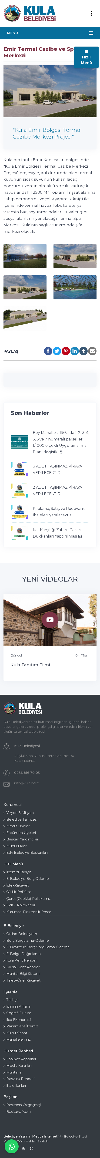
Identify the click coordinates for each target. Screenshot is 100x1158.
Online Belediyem (21, 933)
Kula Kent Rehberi (21, 960)
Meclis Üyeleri (18, 826)
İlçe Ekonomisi (18, 1019)
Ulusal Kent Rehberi (23, 967)
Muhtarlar (14, 1072)
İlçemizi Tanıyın (18, 872)
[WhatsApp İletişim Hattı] (12, 1146)
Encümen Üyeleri (21, 832)
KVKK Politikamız (21, 905)
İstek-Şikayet (17, 885)
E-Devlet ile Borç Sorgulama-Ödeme (38, 947)
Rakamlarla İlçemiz (22, 1026)
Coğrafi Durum (18, 1013)
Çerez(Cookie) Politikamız (28, 898)
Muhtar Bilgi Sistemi (23, 973)
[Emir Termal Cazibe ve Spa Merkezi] (25, 256)
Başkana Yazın (18, 1111)
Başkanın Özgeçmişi (23, 1105)
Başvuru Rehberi (20, 1079)
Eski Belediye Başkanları (27, 852)
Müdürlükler (16, 846)
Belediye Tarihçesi (21, 819)
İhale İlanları (16, 1085)
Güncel (16, 655)
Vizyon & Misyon (20, 812)
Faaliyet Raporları (21, 1059)
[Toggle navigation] (91, 13)
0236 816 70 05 (27, 773)
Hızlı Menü (86, 60)
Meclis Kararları (19, 1065)
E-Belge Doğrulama (23, 953)
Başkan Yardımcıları (22, 839)
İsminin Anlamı (18, 1006)
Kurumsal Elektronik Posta (28, 912)
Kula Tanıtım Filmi (30, 664)
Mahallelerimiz (18, 1039)
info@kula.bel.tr (26, 783)
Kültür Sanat (16, 1033)
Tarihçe (12, 999)
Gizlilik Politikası (19, 892)
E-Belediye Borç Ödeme (27, 878)
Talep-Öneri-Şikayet (23, 980)
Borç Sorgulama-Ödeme (27, 940)
